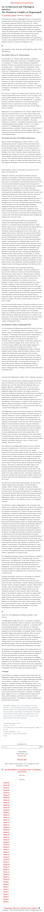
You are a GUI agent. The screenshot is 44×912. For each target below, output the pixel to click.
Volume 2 (6, 899)
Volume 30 (6, 829)
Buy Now (22, 775)
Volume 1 (6, 901)
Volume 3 (6, 896)
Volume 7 (6, 886)
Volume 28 (6, 834)
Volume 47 (6, 787)
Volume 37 (6, 812)
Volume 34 (6, 820)
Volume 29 (6, 832)
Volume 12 (6, 874)
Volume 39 (6, 807)
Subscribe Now (22, 756)
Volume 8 (6, 884)
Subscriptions (8, 908)
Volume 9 (6, 881)
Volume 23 (6, 847)
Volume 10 (6, 879)
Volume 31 (6, 827)
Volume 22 (6, 849)
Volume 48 (6, 785)
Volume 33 (6, 822)
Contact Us (34, 908)
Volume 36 (6, 815)
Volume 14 (6, 869)
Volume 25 (6, 842)
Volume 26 (6, 839)
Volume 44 (6, 795)
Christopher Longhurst (9, 15)
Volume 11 (6, 877)
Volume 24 (6, 844)
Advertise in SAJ (25, 908)
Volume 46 (6, 790)
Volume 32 (6, 824)
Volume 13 (6, 872)
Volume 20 (28, 15)
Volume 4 (6, 894)
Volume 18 (6, 859)
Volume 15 (6, 867)
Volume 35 (6, 817)
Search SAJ (22, 744)
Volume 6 (6, 889)
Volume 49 (6, 782)
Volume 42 (6, 800)
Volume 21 (6, 852)
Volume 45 (6, 792)
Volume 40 (6, 805)
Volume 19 (6, 857)
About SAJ (16, 908)
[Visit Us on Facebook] (39, 908)
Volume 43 (6, 797)
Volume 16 (6, 864)
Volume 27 (6, 837)
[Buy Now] (22, 770)
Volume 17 (6, 862)
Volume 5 (6, 891)
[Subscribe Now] (22, 759)
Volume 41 (6, 802)
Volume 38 (6, 810)
